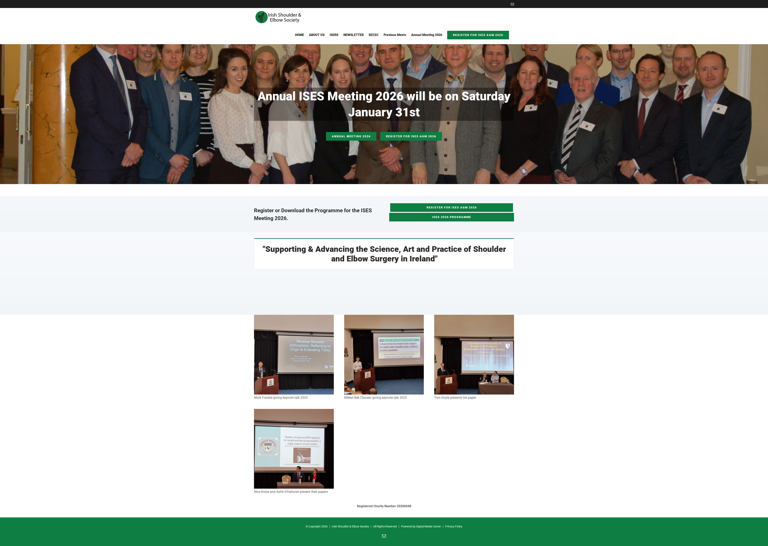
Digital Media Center (428, 526)
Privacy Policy (453, 526)
